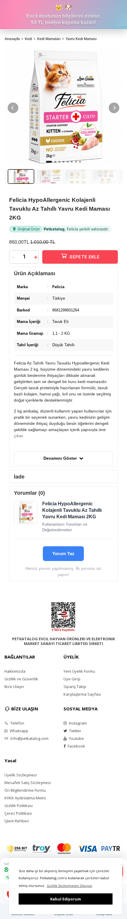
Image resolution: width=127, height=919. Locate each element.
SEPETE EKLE (84, 257)
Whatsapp (18, 730)
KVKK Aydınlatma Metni (25, 798)
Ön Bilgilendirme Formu (25, 790)
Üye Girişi (72, 679)
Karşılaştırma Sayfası (82, 694)
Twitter (74, 730)
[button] (114, 108)
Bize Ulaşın (14, 686)
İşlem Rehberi (16, 821)
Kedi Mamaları (49, 39)
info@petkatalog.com (28, 738)
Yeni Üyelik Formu (79, 671)
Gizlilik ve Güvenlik (21, 679)
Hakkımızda (14, 671)
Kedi (28, 39)
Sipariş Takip (75, 686)
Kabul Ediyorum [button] (65, 899)
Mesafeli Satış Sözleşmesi (27, 782)
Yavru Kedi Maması (81, 39)
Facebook (76, 746)
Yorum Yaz (63, 553)
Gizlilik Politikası (18, 805)
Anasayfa (12, 39)
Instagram (77, 723)
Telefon (16, 723)
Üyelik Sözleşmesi (20, 775)
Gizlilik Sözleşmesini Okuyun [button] (69, 885)
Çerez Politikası (18, 813)
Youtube (76, 738)
